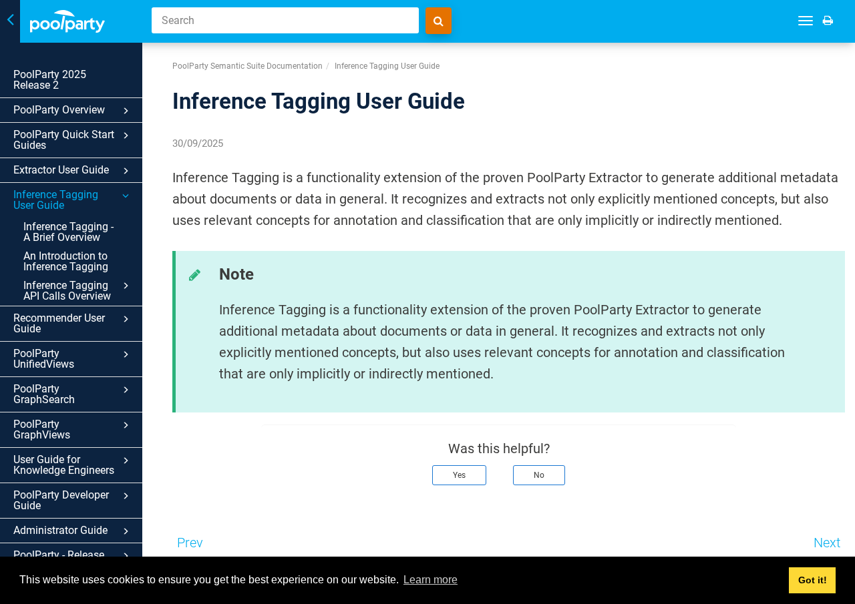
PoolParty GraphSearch (44, 394)
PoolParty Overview (59, 109)
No (539, 475)
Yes (459, 475)
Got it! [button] (812, 580)
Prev (190, 543)
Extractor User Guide (61, 170)
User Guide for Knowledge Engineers (63, 465)
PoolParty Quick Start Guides (63, 140)
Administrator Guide (60, 530)
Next (827, 543)
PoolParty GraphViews (41, 429)
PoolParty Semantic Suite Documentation (247, 66)
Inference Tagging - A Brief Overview (68, 232)
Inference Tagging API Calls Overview (67, 290)
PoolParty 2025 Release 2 (49, 79)
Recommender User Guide (59, 323)
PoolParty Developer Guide (61, 500)
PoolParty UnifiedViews (43, 358)
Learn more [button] (430, 579)
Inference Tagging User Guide (55, 200)
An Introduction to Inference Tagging (65, 261)
